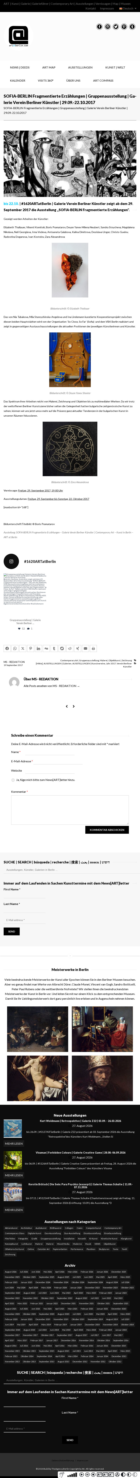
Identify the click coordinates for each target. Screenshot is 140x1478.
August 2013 (63, 1361)
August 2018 (29, 1330)
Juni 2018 (54, 1330)
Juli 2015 (77, 1351)
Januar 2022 (52, 1303)
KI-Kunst (93, 1238)
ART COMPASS (103, 80)
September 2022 (64, 1298)
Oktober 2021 (103, 1303)
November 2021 (86, 1303)
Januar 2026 (102, 1272)
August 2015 (63, 1351)
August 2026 (10, 1272)
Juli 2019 (125, 1319)
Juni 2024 (9, 1287)
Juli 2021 (24, 1309)
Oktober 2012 (115, 1361)
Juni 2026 (35, 1272)
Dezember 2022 (12, 1298)
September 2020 (46, 1314)
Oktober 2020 (29, 1314)
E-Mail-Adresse (22, 761)
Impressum (107, 8)
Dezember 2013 (119, 1356)
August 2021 (10, 1309)
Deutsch (128, 8)
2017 (20, 665)
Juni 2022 (106, 1298)
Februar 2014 (87, 1356)
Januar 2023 (121, 1293)
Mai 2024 (21, 1287)
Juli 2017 (95, 1335)
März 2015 (125, 1351)
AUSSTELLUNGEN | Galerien (57, 663)
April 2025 (112, 1277)
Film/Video (10, 1238)
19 (5, 665)
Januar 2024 (75, 1287)
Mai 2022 (118, 1298)
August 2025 (63, 1277)
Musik (88, 1244)
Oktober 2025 (29, 1277)
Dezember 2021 (68, 1303)
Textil (124, 1249)
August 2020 (63, 1314)
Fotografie (23, 1238)
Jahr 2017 (111, 663)
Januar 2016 (102, 1345)
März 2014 (72, 1356)
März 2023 (91, 1293)
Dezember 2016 (68, 1340)
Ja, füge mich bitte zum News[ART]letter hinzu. (45, 779)
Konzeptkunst (11, 1244)
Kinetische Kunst (109, 1238)
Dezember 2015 (118, 1345)
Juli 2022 (95, 1298)
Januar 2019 (75, 1324)
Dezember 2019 (43, 1319)
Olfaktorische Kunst (14, 1249)
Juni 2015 (88, 1351)
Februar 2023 (105, 1293)
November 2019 (61, 1319)
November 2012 (98, 1361)
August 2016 (10, 1345)
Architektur (26, 1228)
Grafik (34, 1238)
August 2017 (81, 1335)
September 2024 (95, 1282)
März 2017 (22, 1340)
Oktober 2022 (47, 1298)
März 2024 (46, 1287)
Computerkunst (93, 1228)
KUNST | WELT (115, 67)
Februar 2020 (11, 1319)
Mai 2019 (21, 1324)
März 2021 (72, 1309)
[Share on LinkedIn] (38, 648)
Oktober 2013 (29, 1361)
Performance (77, 1249)
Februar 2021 (87, 1309)
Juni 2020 (88, 1314)
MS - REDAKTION (14, 661)
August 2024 (112, 1282)
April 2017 (9, 1340)
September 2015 (46, 1351)
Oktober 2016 (103, 1340)
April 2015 (112, 1351)
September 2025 (46, 1277)
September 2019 (95, 1319)
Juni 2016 (35, 1345)
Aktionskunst (11, 1228)
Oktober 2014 (27, 1356)
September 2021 (120, 1303)
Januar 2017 (52, 1340)
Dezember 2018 (92, 1324)
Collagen (69, 1228)
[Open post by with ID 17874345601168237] (25, 594)
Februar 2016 (87, 1345)
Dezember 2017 (12, 1335)
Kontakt (90, 8)
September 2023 (12, 1293)
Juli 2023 (42, 1293)
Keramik (82, 1238)
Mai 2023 (66, 1293)
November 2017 (30, 1335)
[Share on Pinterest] (30, 648)
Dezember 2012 (80, 1361)
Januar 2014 (102, 1356)
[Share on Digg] (46, 648)
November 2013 (12, 1361)
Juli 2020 (77, 1314)
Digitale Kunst (34, 1233)
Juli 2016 (24, 1345)
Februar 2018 (105, 1330)
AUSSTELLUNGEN (80, 67)
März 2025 (125, 1277)
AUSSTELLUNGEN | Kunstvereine (88, 663)
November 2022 (30, 1298)
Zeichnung (126, 660)
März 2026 (72, 1272)
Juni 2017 (106, 1335)
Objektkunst (114, 660)
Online (31, 1249)
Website (16, 770)
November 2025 (12, 1277)
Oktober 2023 (127, 1287)
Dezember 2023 (92, 1287)
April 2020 (112, 1314)
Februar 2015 (11, 1356)
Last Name (12, 903)
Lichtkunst (27, 1244)
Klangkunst (126, 1238)
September (12, 665)
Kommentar (19, 791)
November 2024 (61, 1282)
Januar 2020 (26, 1319)
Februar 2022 (36, 1303)
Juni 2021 (35, 1309)
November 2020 (12, 1314)
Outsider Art (44, 1249)
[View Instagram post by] (43, 611)
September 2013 (46, 1361)
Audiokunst (41, 1228)
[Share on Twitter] (22, 648)
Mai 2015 (100, 1351)
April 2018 (78, 1330)
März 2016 (72, 1345)
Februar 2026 (87, 1272)
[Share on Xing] (77, 648)
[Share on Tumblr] (54, 648)
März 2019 (46, 1324)
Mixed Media (63, 1244)
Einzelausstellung (92, 1233)
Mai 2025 (100, 1277)
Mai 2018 (66, 1330)
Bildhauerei (55, 1228)
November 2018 (110, 1324)
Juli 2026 (24, 1272)
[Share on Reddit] (69, 648)
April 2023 (78, 1293)
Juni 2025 (88, 1277)
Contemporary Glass (14, 1233)
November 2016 (86, 1340)
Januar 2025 (26, 1282)
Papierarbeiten (60, 1249)
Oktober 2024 (78, 1282)
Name (16, 752)
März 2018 (91, 1330)
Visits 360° (45, 80)
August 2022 (81, 1298)
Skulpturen (104, 1249)
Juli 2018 (42, 1330)
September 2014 (44, 1356)
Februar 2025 (11, 1282)
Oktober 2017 (47, 1335)
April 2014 (60, 1356)
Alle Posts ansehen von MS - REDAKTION (52, 685)
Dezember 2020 (118, 1309)
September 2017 (64, 1335)
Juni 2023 (54, 1293)
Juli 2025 (77, 1277)
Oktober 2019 (78, 1319)
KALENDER (17, 80)
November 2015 (12, 1351)
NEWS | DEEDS (20, 67)
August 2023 (29, 1293)
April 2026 (59, 1272)
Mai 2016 (48, 1345)
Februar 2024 (60, 1287)
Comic (80, 1228)
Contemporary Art (69, 660)
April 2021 (59, 1309)
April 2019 (33, 1324)
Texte (115, 1249)
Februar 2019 (60, 1324)
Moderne (77, 1244)
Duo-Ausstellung (53, 1233)
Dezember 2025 (118, 1272)
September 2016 (120, 1340)
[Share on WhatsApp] (14, 648)
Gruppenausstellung (89, 660)
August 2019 (112, 1319)
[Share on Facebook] (7, 648)
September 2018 (12, 1330)
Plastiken (91, 1249)
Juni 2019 (9, 1324)
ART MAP (48, 67)
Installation (69, 1238)
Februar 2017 (36, 1340)
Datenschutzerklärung (63, 1460)
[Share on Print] (93, 648)
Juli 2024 (125, 1282)
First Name (12, 889)
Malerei (104, 660)
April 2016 (59, 1345)
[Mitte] (39, 663)
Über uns (73, 80)
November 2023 (110, 1287)
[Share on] (62, 648)
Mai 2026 (48, 1272)
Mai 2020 (100, 1314)
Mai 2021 (48, 1309)
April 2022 (9, 1303)
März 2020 (125, 1314)
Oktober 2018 (127, 1324)
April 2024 (33, 1287)
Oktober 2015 (29, 1351)
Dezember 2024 (43, 1282)
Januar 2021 (102, 1309)
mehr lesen (14, 1143)
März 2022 (22, 1303)
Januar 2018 (121, 1330)
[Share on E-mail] (85, 648)
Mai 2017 (118, 1335)
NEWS (97, 1244)
